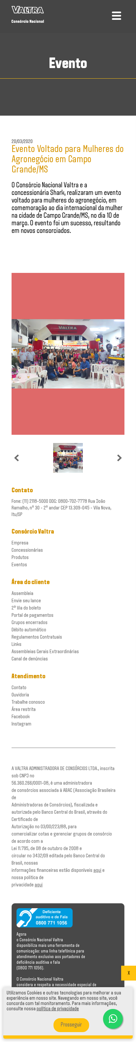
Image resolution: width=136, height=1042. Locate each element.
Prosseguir (71, 1025)
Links (16, 644)
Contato (19, 687)
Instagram (21, 724)
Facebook (21, 717)
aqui (97, 870)
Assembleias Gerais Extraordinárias (45, 651)
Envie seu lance (26, 601)
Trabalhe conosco (28, 702)
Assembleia (22, 593)
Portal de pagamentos (32, 615)
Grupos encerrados (30, 622)
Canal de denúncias (30, 659)
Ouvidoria (20, 695)
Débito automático (29, 630)
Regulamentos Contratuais (37, 637)
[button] (113, 1019)
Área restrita (24, 709)
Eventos (19, 565)
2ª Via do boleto (26, 608)
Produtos (20, 557)
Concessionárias (27, 550)
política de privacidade (58, 1009)
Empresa (20, 543)
